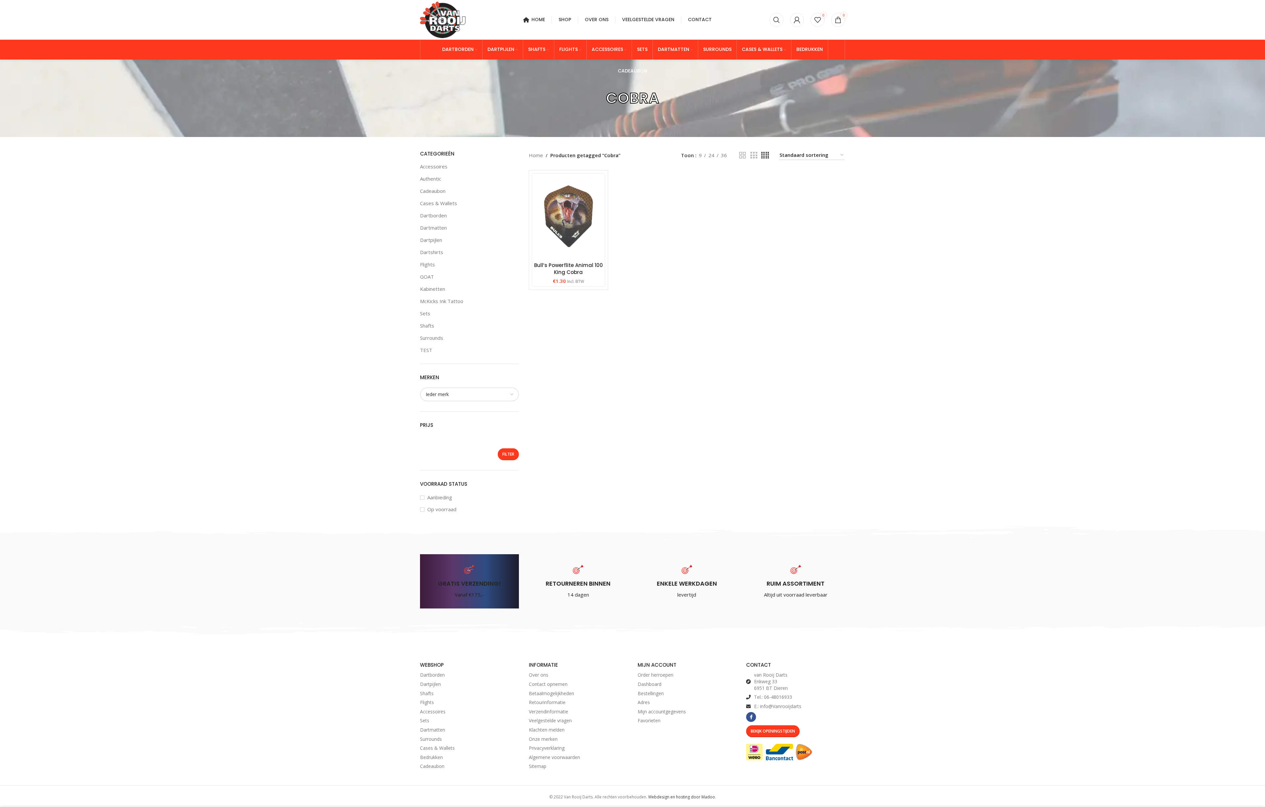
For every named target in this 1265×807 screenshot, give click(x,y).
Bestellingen (651, 693)
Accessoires (433, 166)
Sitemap (537, 766)
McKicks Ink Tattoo (441, 301)
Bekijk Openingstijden (773, 731)
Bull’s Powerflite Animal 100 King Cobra (568, 269)
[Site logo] (443, 19)
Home (536, 155)
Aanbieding (439, 497)
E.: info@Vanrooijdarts (777, 706)
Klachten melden (547, 730)
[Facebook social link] (751, 717)
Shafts (427, 325)
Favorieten (649, 720)
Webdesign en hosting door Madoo (681, 797)
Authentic (430, 178)
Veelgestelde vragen (550, 720)
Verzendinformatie (548, 711)
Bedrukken (431, 757)
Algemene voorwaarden (554, 757)
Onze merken (543, 739)
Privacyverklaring (547, 748)
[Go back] (597, 98)
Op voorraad (441, 509)
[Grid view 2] (742, 155)
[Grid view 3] (753, 155)
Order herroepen (655, 675)
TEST (426, 350)
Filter (508, 454)
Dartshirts (431, 252)
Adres (644, 702)
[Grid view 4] (765, 155)
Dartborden (433, 215)
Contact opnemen (548, 684)
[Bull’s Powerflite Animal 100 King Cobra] (568, 216)
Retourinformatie (547, 702)
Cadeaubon (432, 191)
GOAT (427, 276)
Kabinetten (432, 289)
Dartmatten (433, 227)
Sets (425, 313)
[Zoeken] (776, 19)
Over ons (538, 675)
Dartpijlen (431, 240)
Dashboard (649, 684)
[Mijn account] (797, 19)
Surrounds (431, 338)
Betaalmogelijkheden (551, 693)
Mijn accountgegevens (662, 711)
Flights (427, 264)
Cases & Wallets (438, 203)
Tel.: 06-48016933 (773, 697)
